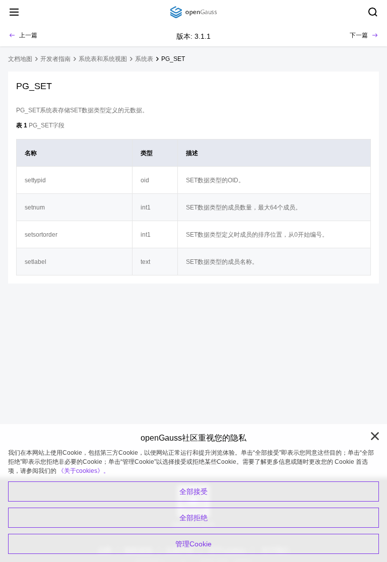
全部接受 (193, 491)
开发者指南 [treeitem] (55, 58)
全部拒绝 (193, 518)
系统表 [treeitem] (144, 58)
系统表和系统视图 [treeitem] (103, 58)
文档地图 (20, 58)
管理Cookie (193, 544)
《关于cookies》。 (83, 470)
